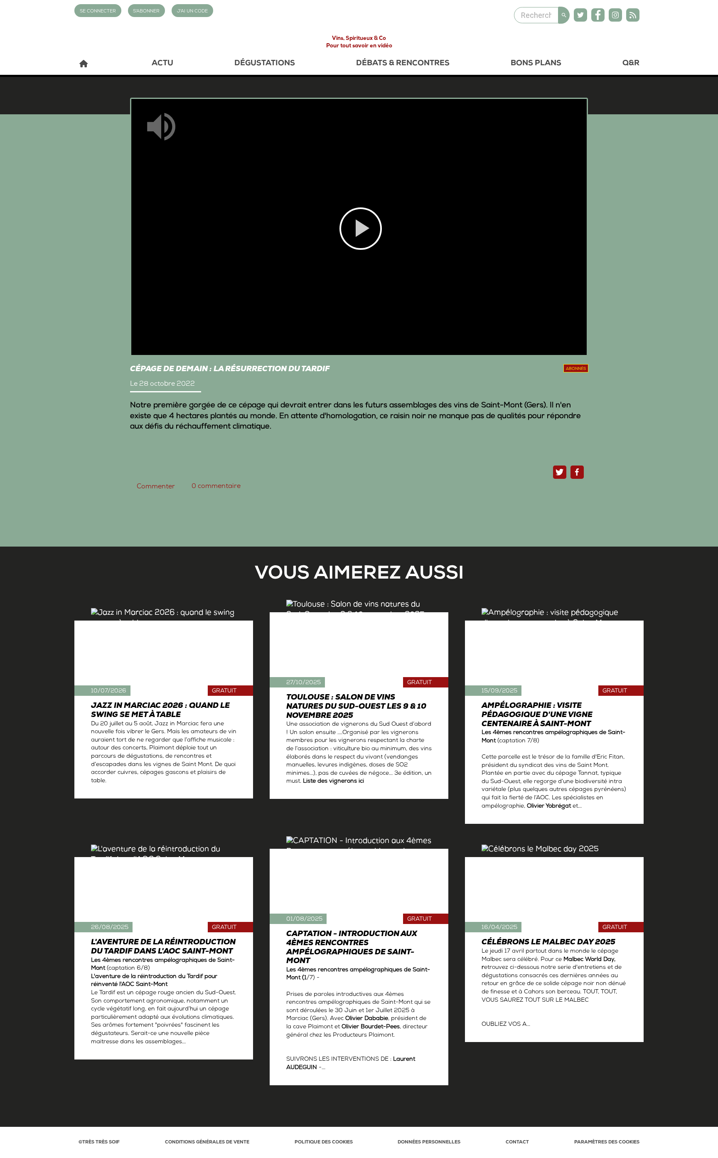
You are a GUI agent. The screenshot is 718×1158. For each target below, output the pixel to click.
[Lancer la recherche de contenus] (564, 15)
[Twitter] (580, 15)
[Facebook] (598, 15)
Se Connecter (98, 11)
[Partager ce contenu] (577, 472)
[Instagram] (615, 15)
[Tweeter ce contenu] (559, 472)
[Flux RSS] (632, 15)
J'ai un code (192, 11)
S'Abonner (146, 11)
